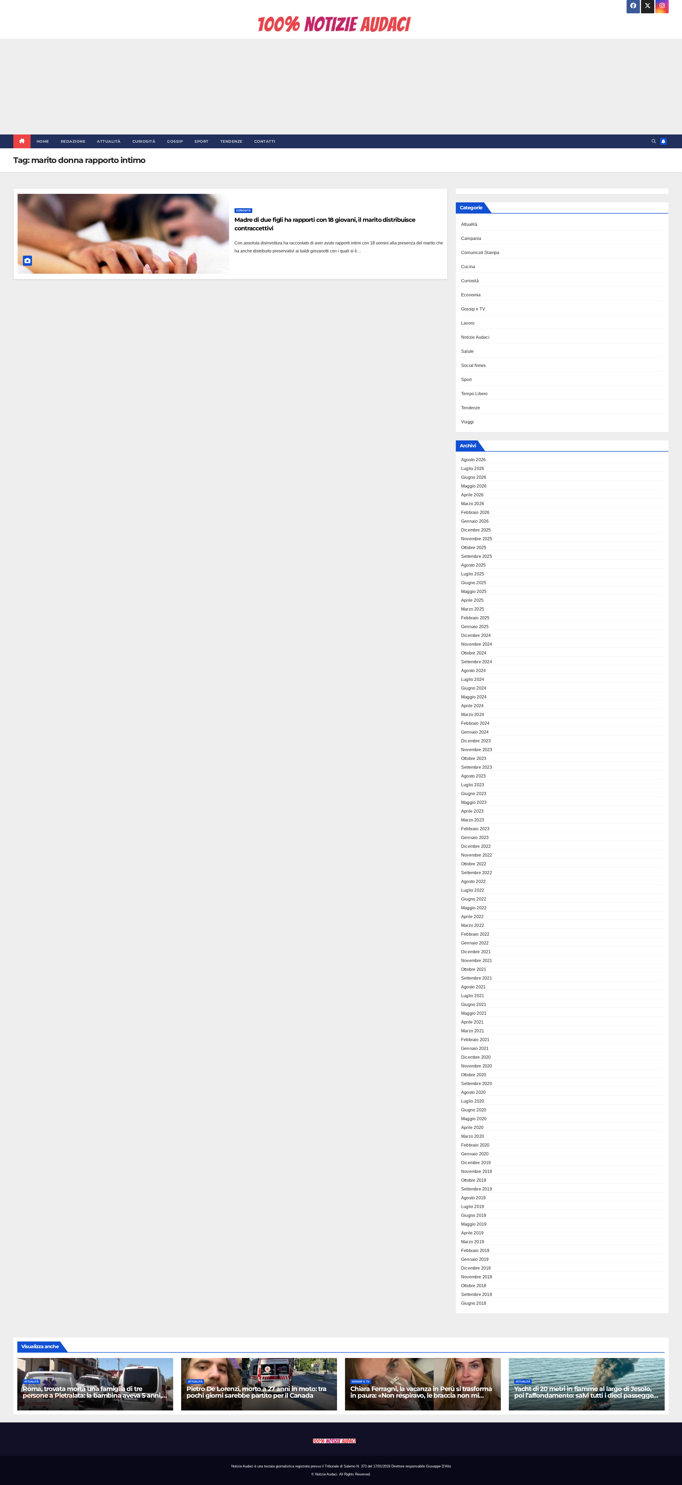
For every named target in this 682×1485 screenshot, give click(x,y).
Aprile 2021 (472, 1022)
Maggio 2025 (473, 591)
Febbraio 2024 (475, 723)
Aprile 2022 (472, 916)
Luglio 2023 (472, 785)
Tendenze (231, 141)
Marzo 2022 (472, 925)
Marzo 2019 (472, 1241)
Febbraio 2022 (475, 934)
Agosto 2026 (473, 459)
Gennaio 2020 (475, 1154)
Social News (473, 365)
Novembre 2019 (476, 1171)
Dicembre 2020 (476, 1057)
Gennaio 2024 (475, 732)
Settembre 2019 (476, 1189)
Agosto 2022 (473, 881)
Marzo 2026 (472, 503)
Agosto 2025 (473, 565)
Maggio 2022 (473, 908)
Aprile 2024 (472, 705)
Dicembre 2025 (476, 530)
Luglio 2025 (472, 574)
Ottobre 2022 (473, 864)
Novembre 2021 (476, 960)
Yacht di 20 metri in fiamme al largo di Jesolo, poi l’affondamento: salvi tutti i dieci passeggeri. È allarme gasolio (586, 1395)
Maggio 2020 (473, 1118)
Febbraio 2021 (475, 1039)
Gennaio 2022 (475, 943)
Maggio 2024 (473, 697)
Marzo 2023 (472, 820)
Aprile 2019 (472, 1233)
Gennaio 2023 (475, 837)
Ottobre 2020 (473, 1075)
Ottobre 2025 (473, 547)
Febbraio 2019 (475, 1250)
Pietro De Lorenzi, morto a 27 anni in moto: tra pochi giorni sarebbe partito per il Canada (256, 1392)
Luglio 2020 (472, 1101)
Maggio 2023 (473, 802)
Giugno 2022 (473, 899)
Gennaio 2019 (475, 1259)
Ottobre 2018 (473, 1285)
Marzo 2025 (472, 609)
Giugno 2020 (473, 1110)
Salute (467, 351)
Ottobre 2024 (473, 653)
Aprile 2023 (472, 811)
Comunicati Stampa (480, 252)
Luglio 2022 (472, 890)
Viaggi (467, 422)
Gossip (175, 141)
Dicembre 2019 (476, 1162)
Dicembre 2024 (476, 635)
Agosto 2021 (473, 987)
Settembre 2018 (476, 1294)
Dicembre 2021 (476, 952)
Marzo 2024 (472, 714)
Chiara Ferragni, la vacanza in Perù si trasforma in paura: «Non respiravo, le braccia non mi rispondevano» (421, 1395)
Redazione (73, 141)
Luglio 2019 (472, 1206)
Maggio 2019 (473, 1224)
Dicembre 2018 (476, 1268)
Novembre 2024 (476, 644)
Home (42, 141)
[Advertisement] (341, 86)
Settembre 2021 (476, 978)
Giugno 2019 (473, 1215)
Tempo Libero (474, 393)
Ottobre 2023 (473, 758)
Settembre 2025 (476, 556)
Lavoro (467, 323)
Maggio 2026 (473, 486)
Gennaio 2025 (475, 626)
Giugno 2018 (473, 1303)
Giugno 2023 (473, 793)
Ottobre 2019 (473, 1180)
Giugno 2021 (473, 1004)
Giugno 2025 (473, 582)
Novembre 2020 (476, 1066)
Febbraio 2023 (475, 829)
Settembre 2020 (476, 1083)
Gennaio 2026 (475, 521)
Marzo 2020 (472, 1136)
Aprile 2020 (472, 1127)
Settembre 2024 (476, 662)
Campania (471, 238)
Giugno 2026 (473, 477)
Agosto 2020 (473, 1092)
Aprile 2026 (472, 495)
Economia (471, 295)
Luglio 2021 (472, 995)
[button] (654, 141)
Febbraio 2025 (475, 618)
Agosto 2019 (473, 1198)
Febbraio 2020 (475, 1145)
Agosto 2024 (473, 670)
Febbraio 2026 (475, 512)
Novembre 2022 (476, 855)
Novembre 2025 (476, 539)
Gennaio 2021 (475, 1048)
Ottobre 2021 (473, 969)
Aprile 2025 (472, 600)
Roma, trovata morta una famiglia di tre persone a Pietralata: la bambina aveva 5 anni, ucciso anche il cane (92, 1395)
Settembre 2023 (476, 767)
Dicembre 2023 (476, 741)
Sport (201, 141)
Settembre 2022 (476, 872)
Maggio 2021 (473, 1013)
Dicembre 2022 (476, 846)
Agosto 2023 (473, 776)
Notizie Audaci (475, 337)
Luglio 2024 (472, 679)
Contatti (264, 141)
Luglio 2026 (472, 468)
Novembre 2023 (476, 749)
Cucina (468, 266)
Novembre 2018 (476, 1277)
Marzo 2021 (472, 1031)
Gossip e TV (473, 309)
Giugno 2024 (473, 688)
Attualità (109, 141)
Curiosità (144, 141)
